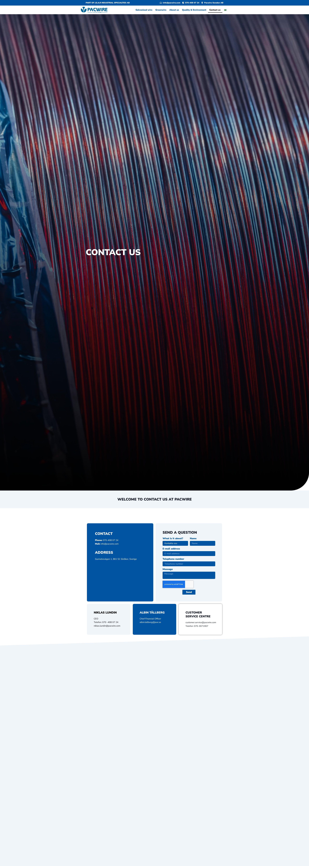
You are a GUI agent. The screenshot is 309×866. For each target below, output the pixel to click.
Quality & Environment (194, 9)
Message (168, 569)
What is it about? (173, 538)
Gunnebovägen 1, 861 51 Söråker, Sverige (116, 559)
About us (174, 9)
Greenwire (161, 9)
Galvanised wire (144, 9)
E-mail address (171, 549)
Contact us (215, 9)
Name (193, 538)
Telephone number (173, 559)
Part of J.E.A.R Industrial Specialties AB (108, 2)
